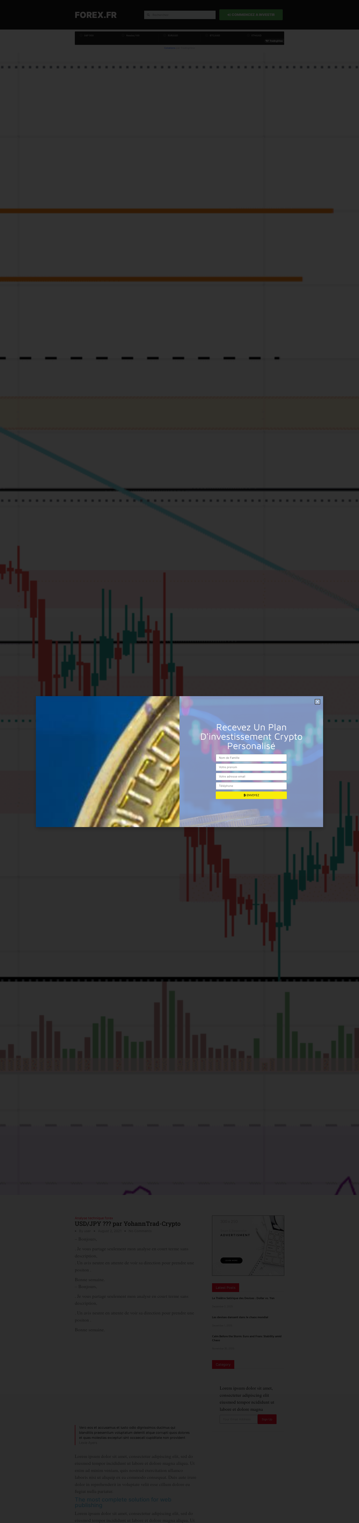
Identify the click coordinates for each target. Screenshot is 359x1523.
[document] (179, 761)
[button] (317, 702)
